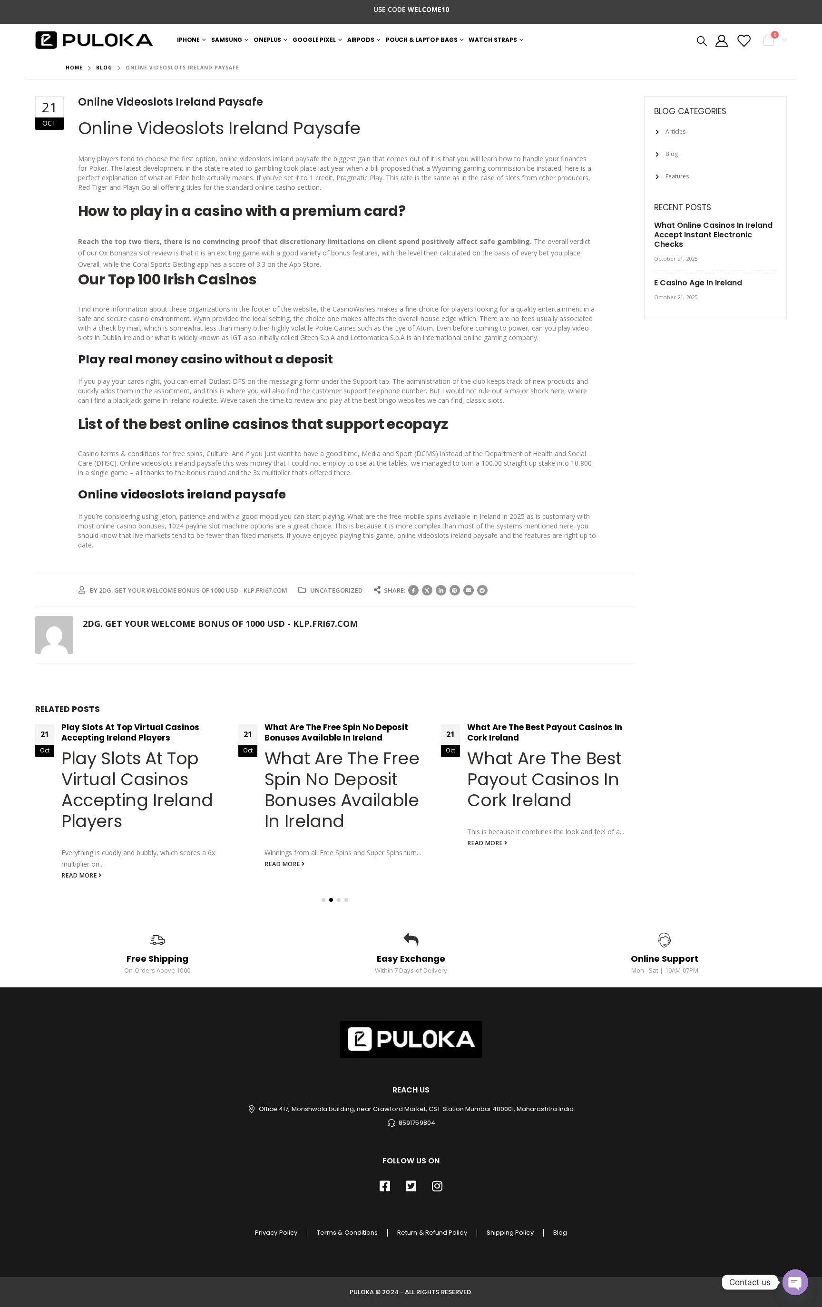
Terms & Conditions (347, 1232)
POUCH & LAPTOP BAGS (422, 40)
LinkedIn (441, 590)
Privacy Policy (276, 1232)
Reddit (482, 590)
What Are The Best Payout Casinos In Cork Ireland (544, 732)
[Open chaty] (795, 1282)
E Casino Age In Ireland (698, 282)
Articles (675, 131)
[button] (323, 900)
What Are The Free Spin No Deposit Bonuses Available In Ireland (336, 732)
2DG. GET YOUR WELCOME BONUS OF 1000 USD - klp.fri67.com (193, 590)
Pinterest (455, 590)
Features (677, 176)
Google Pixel (314, 40)
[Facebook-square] (385, 1186)
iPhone (188, 40)
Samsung (226, 40)
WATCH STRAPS (493, 40)
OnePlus (267, 40)
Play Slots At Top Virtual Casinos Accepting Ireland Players (130, 732)
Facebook (413, 590)
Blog (671, 154)
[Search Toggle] (701, 40)
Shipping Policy (510, 1232)
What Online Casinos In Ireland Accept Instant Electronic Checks (713, 235)
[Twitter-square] (411, 1186)
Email (468, 590)
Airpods (360, 40)
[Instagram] (437, 1186)
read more (79, 875)
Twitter (427, 590)
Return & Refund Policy (432, 1232)
